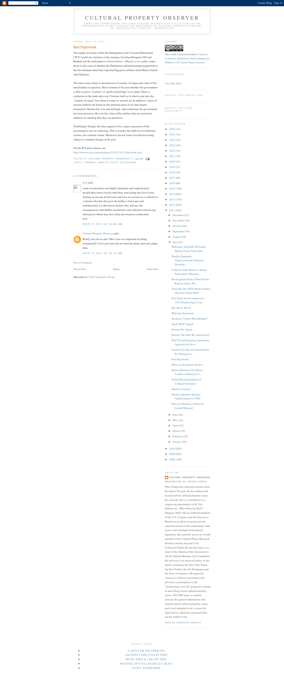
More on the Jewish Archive (187, 364)
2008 (172, 459)
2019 (172, 167)
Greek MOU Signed (183, 324)
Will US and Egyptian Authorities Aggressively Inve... (191, 342)
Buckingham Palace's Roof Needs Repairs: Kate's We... (190, 281)
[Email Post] (147, 159)
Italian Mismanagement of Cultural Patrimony (186, 381)
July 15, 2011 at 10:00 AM (102, 224)
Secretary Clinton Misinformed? (189, 318)
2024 (172, 140)
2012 (172, 205)
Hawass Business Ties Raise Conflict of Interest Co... (187, 372)
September (179, 231)
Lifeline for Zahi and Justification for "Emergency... (190, 352)
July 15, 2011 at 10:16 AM (102, 253)
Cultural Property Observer (142, 17)
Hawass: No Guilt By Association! (191, 335)
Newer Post (79, 269)
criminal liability (97, 162)
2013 (172, 199)
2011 (172, 210)
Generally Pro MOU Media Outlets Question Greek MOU (191, 291)
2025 (172, 134)
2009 (172, 454)
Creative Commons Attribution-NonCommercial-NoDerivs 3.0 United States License (187, 58)
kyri (85, 182)
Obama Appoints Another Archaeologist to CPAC (186, 396)
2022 (172, 150)
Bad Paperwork (180, 359)
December (178, 215)
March (176, 431)
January (177, 442)
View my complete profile (183, 622)
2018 (172, 172)
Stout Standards (146, 668)
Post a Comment (82, 262)
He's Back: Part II (181, 308)
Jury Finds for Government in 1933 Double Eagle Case (188, 300)
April (176, 425)
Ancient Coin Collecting (146, 655)
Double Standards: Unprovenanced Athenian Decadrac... (188, 260)
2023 (172, 145)
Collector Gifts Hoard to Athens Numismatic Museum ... (189, 272)
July (175, 242)
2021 (172, 156)
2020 (172, 161)
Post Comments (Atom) (102, 277)
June (175, 414)
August (177, 237)
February (178, 436)
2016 (172, 183)
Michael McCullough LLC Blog (146, 663)
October (177, 226)
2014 (172, 194)
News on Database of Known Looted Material (188, 406)
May (175, 420)
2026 (172, 129)
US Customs (128, 162)
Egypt (114, 162)
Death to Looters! (181, 389)
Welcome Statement (183, 313)
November (179, 220)
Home (116, 269)
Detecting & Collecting (146, 659)
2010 (172, 448)
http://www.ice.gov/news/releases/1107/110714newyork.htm (107, 152)
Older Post (153, 269)
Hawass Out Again (182, 329)
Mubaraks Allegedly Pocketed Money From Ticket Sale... (189, 249)
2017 (172, 178)
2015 (172, 188)
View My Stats (173, 83)
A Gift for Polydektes (146, 650)
